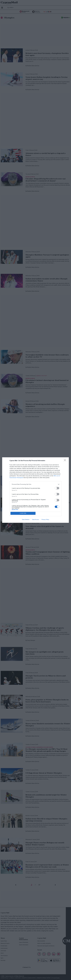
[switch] (57, 488)
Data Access (35, 519)
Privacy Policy (45, 519)
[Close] (65, 460)
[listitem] (35, 484)
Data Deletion (25, 519)
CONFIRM (23, 513)
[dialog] (35, 490)
